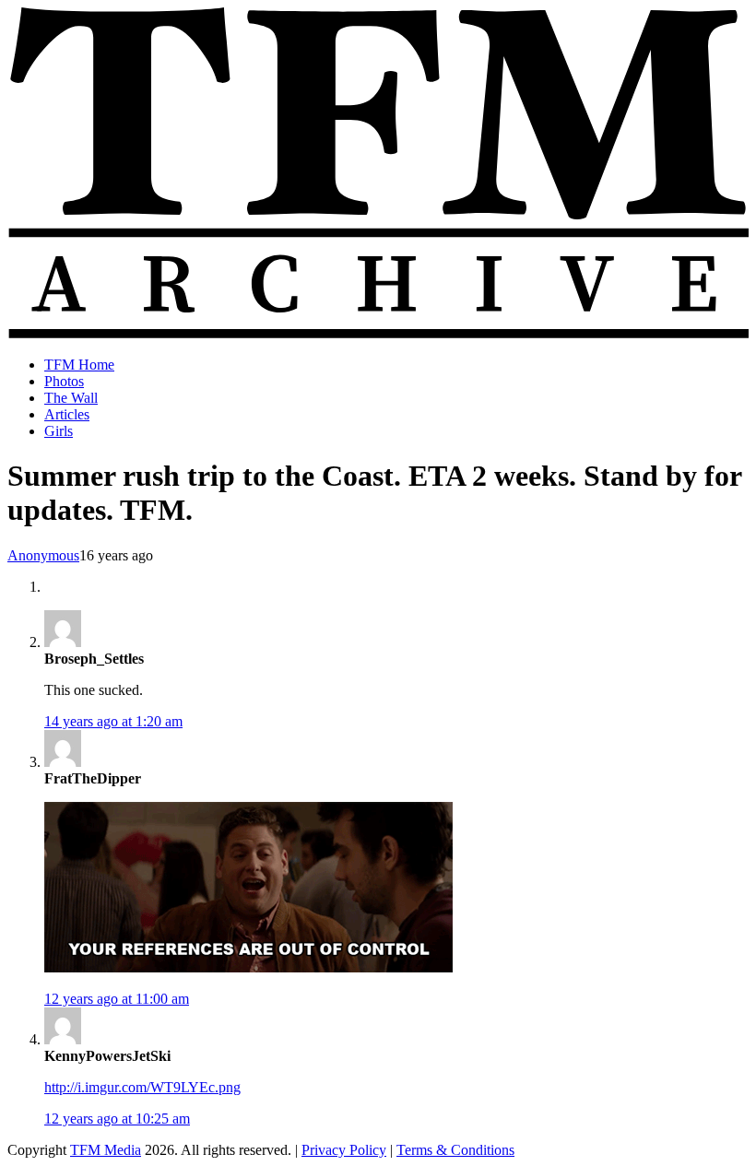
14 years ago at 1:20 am (113, 721)
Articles (66, 414)
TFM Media (105, 1150)
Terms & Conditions (455, 1150)
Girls (58, 431)
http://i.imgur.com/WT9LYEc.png (142, 1087)
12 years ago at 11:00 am (116, 999)
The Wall (71, 398)
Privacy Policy (343, 1150)
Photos (64, 381)
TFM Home (79, 364)
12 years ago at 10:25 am (117, 1118)
